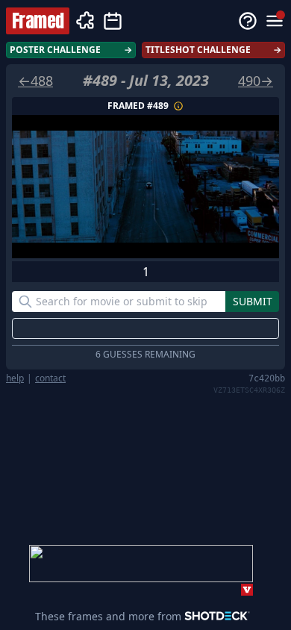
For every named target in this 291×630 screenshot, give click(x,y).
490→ (255, 81)
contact (50, 378)
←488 (35, 81)
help (15, 378)
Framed (37, 20)
